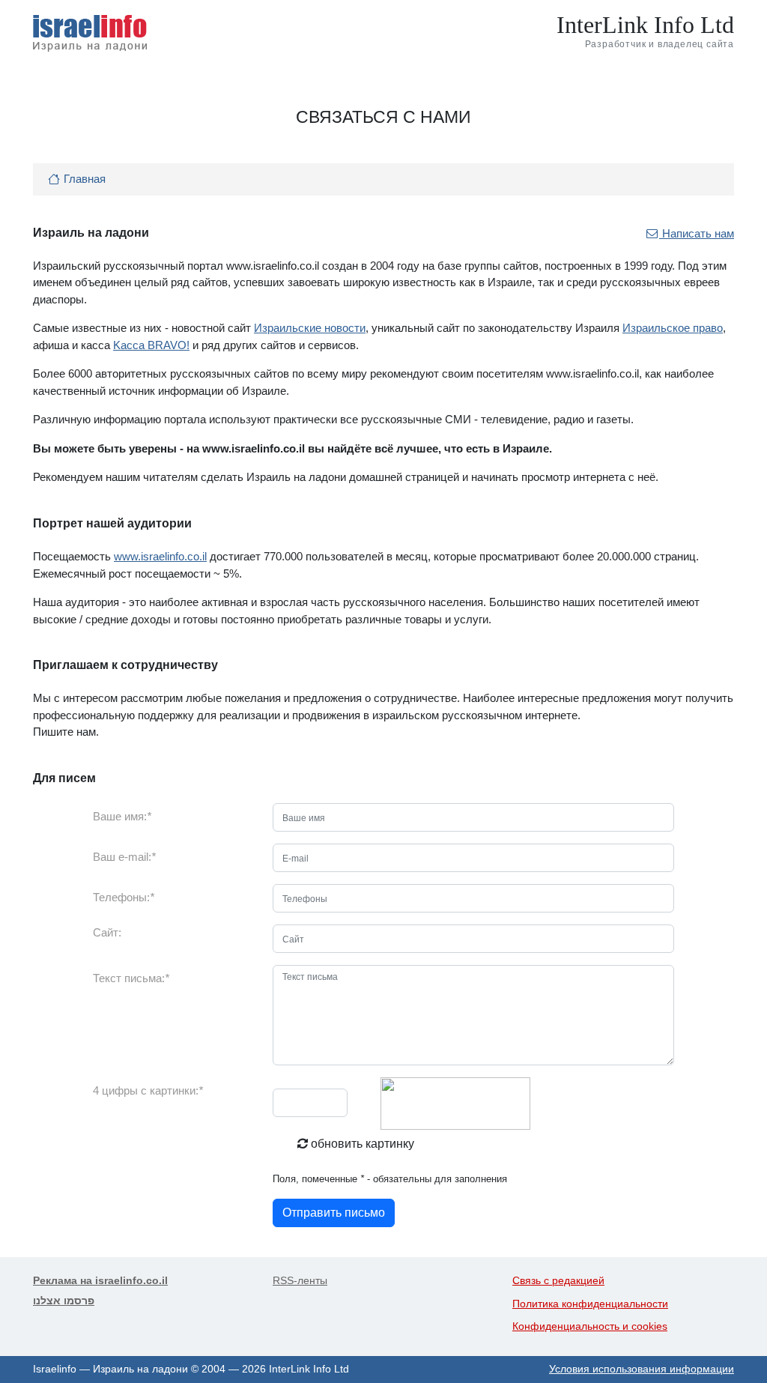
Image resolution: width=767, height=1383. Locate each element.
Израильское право (672, 327)
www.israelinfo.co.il (160, 556)
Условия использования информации (641, 1369)
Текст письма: (131, 978)
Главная (85, 178)
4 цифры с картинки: (148, 1090)
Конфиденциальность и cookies (589, 1326)
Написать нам (696, 233)
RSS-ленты (300, 1280)
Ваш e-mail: (124, 856)
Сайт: (107, 932)
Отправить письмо (333, 1212)
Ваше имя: (122, 816)
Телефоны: (123, 897)
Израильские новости (310, 327)
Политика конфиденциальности (590, 1304)
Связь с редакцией (558, 1280)
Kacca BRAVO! (151, 345)
